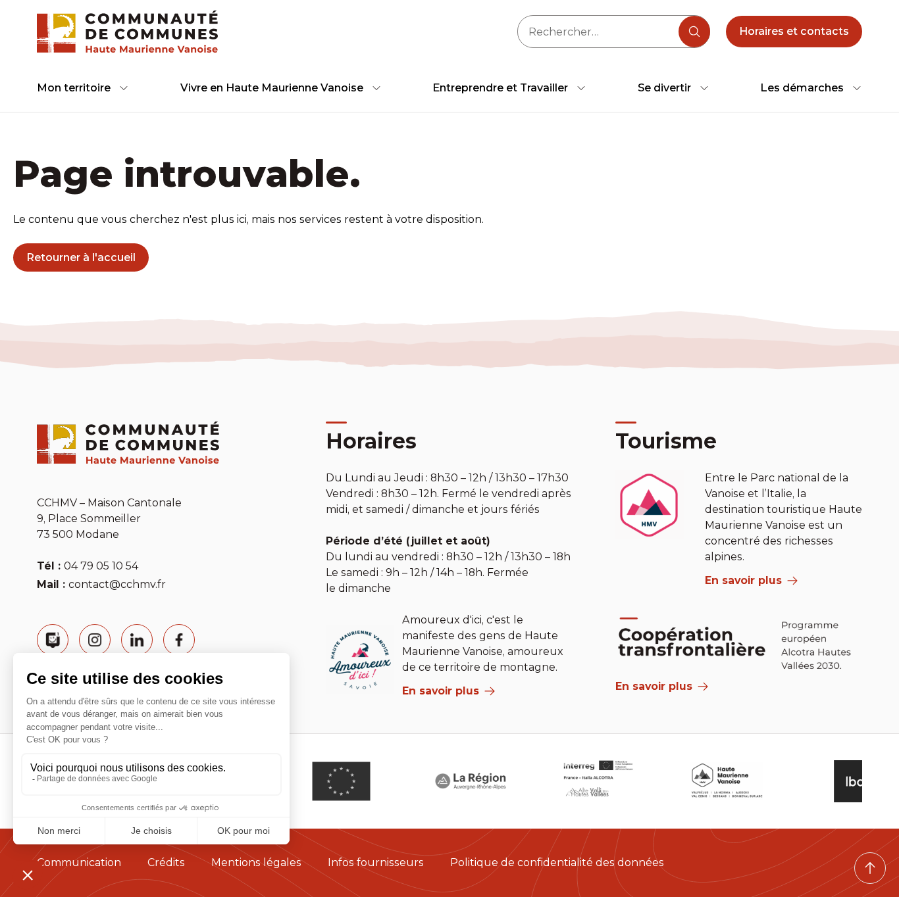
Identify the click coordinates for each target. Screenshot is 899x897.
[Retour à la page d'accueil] (127, 32)
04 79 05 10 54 (101, 566)
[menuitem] (83, 88)
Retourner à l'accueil (81, 257)
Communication (79, 862)
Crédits (166, 862)
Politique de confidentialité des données (557, 862)
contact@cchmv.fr (117, 584)
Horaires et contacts (794, 31)
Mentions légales (256, 862)
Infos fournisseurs (376, 862)
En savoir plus (440, 691)
